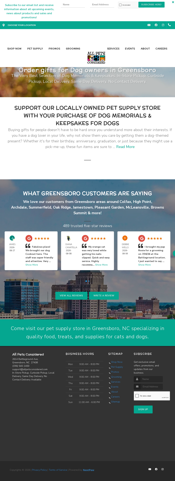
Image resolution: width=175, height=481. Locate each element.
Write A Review (103, 295)
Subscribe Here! (151, 4)
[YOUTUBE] (149, 25)
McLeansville (137, 207)
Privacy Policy (39, 470)
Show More (31, 264)
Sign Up (143, 409)
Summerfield (40, 207)
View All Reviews (71, 295)
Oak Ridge (62, 207)
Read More (125, 146)
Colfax (125, 201)
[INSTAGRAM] (163, 25)
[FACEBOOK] (156, 25)
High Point (142, 201)
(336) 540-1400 (20, 366)
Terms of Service (58, 470)
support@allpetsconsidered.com (30, 369)
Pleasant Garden (109, 207)
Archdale (19, 207)
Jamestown (83, 207)
